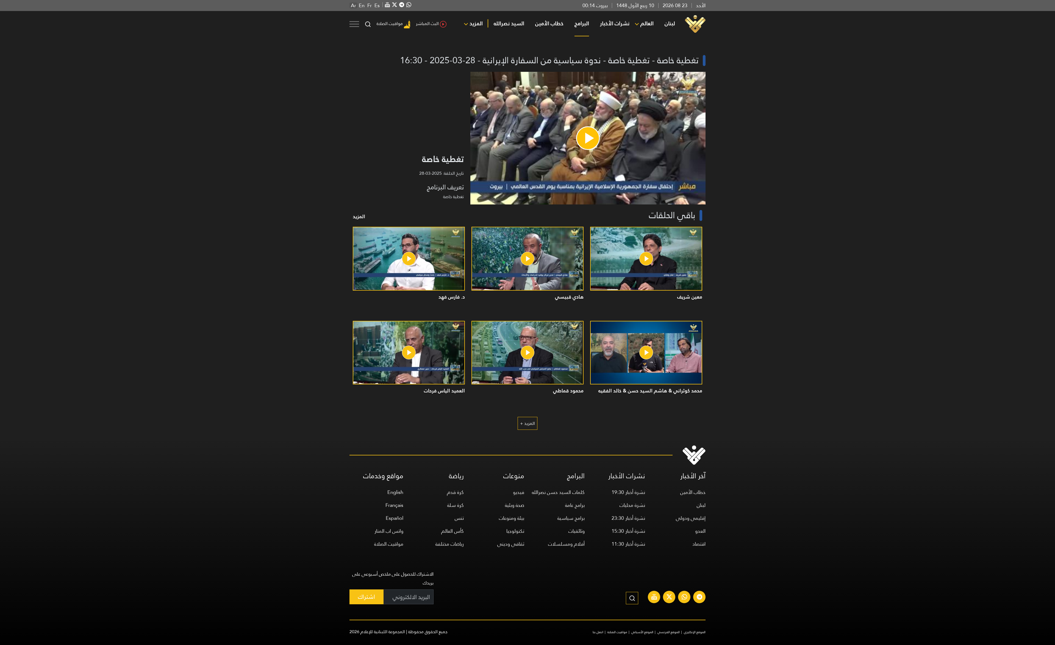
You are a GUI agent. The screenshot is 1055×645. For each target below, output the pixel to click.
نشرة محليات (632, 505)
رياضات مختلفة (449, 543)
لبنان (670, 23)
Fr (369, 5)
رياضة (456, 475)
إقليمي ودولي (691, 518)
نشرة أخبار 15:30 (628, 530)
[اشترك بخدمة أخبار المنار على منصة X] (669, 597)
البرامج (581, 23)
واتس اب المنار (388, 530)
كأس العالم (452, 530)
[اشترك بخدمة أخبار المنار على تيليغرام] (699, 597)
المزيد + (527, 423)
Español (394, 518)
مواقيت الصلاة (390, 24)
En (362, 5)
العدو (700, 530)
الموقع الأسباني (642, 632)
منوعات (513, 475)
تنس (459, 518)
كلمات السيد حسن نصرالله (558, 492)
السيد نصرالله (509, 23)
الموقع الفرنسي (668, 632)
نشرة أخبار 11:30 (628, 543)
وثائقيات (576, 530)
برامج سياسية (571, 518)
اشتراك (366, 596)
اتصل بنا (598, 632)
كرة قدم (455, 492)
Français (394, 505)
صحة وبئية (514, 505)
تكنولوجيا (515, 530)
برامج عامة (575, 505)
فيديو (518, 492)
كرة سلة (455, 505)
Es (377, 5)
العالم (647, 23)
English (395, 492)
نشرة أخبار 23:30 (628, 518)
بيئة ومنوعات (511, 518)
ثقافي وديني (510, 543)
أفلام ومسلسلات (566, 543)
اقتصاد (699, 543)
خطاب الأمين (549, 23)
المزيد (476, 23)
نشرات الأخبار (614, 23)
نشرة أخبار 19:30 (628, 492)
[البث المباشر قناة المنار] (654, 597)
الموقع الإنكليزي (695, 632)
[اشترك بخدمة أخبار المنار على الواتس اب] (684, 597)
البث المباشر (427, 24)
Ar (353, 5)
